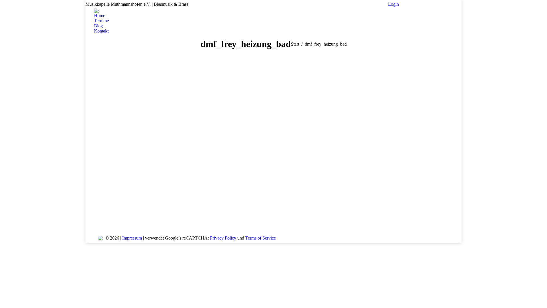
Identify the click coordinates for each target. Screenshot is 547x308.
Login (393, 4)
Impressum (132, 238)
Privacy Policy (223, 238)
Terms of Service (260, 238)
